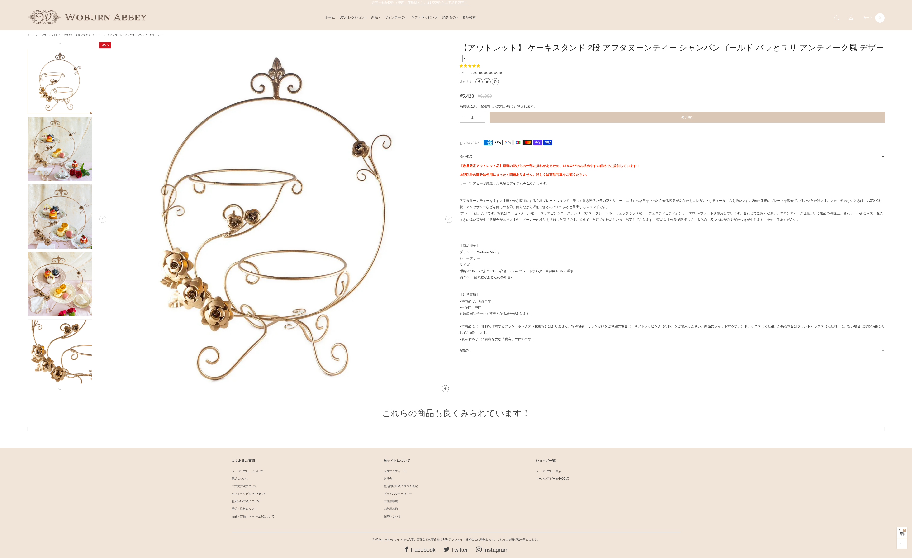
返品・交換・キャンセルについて (253, 516)
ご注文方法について (244, 486)
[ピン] (495, 81)
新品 (374, 17)
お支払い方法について (246, 501)
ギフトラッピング (424, 17)
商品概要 (466, 156)
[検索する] (837, 17)
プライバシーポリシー (398, 493)
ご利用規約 (391, 508)
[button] (102, 219)
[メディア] (445, 388)
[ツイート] (487, 81)
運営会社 (389, 478)
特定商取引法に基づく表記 (401, 486)
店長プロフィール (395, 471)
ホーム (330, 17)
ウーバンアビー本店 (548, 471)
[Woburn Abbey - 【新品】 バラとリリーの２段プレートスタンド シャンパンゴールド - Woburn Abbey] (275, 219)
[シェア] (479, 81)
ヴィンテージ (394, 17)
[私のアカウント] (851, 18)
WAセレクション (352, 17)
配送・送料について (244, 508)
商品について (240, 478)
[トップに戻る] (902, 543)
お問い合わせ (392, 516)
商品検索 (469, 17)
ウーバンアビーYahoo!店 (552, 478)
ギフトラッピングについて (249, 493)
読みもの (449, 17)
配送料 (485, 106)
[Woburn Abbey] (87, 17)
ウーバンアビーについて (247, 471)
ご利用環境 (391, 501)
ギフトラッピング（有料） (654, 326)
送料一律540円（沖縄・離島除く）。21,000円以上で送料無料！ (420, 2)
